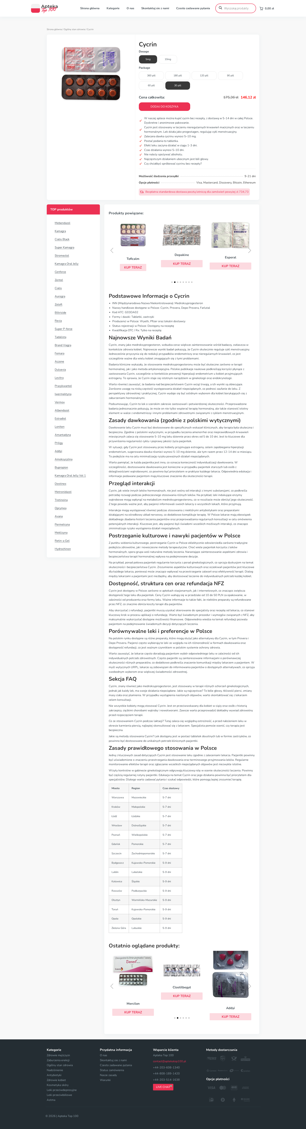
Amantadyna (63, 435)
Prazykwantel (63, 386)
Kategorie (113, 8)
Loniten (59, 427)
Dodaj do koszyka (164, 107)
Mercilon (133, 1003)
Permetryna (62, 524)
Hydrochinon (63, 549)
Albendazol (62, 410)
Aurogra (60, 296)
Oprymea (60, 508)
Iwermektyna (63, 394)
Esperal (230, 257)
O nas (130, 8)
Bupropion (61, 467)
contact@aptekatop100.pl (169, 1061)
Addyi (58, 451)
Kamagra (60, 231)
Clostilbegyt (182, 987)
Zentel (59, 280)
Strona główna (90, 8)
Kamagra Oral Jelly (66, 264)
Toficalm (133, 258)
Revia (58, 321)
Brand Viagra (63, 345)
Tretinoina (61, 500)
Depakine (182, 254)
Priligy (59, 443)
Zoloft (58, 304)
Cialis (58, 288)
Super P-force (63, 329)
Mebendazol (62, 223)
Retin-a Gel (62, 541)
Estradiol (60, 418)
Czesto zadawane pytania (193, 8)
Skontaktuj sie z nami (155, 8)
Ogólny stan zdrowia (74, 29)
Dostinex (60, 484)
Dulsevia (60, 370)
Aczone (59, 361)
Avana (59, 516)
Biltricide (60, 313)
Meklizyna (61, 533)
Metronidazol (63, 492)
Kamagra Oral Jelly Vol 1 (70, 476)
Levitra (59, 378)
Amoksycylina (63, 459)
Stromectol (62, 256)
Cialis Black (62, 239)
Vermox (60, 402)
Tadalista (60, 337)
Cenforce (60, 272)
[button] (133, 267)
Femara (59, 353)
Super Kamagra (64, 247)
